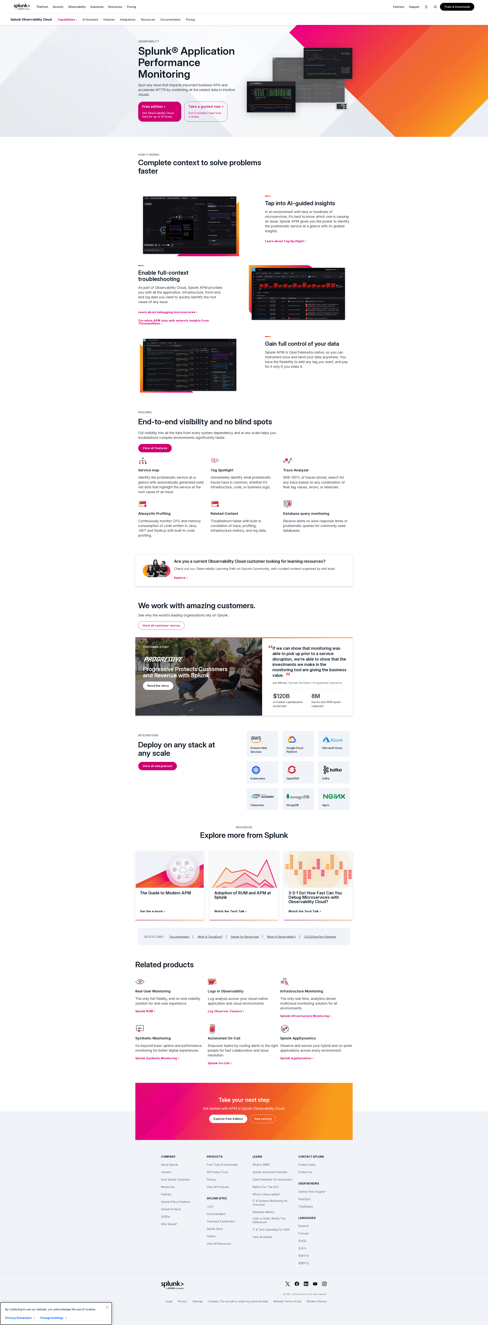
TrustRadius (305, 1206)
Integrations (128, 19)
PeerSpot (304, 1199)
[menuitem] (42, 6)
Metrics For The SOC (266, 1187)
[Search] (435, 6)
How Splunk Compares (175, 1179)
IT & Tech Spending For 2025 (271, 1229)
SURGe (165, 1216)
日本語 (302, 1240)
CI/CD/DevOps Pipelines (320, 937)
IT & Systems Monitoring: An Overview (270, 1202)
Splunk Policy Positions (175, 1201)
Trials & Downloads (457, 6)
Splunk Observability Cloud (31, 19)
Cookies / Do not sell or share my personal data (238, 1301)
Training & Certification (221, 1221)
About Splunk (169, 1164)
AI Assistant (90, 19)
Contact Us (305, 1172)
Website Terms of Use (287, 1301)
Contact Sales (307, 1164)
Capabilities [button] (67, 19)
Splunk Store (215, 1228)
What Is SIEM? (261, 1164)
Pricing (190, 19)
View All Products (218, 1187)
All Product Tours (217, 1172)
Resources (115, 6)
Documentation (171, 19)
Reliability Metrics (263, 1212)
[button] (42, 6)
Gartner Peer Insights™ (312, 1191)
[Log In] (426, 7)
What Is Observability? (281, 937)
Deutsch (303, 1226)
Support (414, 6)
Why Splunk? (169, 1224)
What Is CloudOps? (210, 937)
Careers (166, 1172)
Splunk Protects (171, 1209)
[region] (56, 1313)
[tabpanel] (244, 676)
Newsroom (168, 1187)
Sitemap (198, 1301)
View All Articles (262, 1237)
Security (58, 6)
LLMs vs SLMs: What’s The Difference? (269, 1220)
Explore (179, 577)
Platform (42, 6)
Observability (77, 6)
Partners (166, 1194)
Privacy (182, 1301)
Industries (97, 6)
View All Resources (219, 1243)
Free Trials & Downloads (222, 1164)
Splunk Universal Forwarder (270, 1172)
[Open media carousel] (341, 106)
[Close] (107, 1307)
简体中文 (303, 1255)
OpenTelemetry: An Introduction (272, 1179)
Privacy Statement (18, 1317)
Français (303, 1233)
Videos (211, 1236)
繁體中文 (303, 1263)
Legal (169, 1301)
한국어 (302, 1248)
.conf (210, 1206)
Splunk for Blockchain (245, 937)
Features (109, 19)
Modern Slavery (317, 1301)
